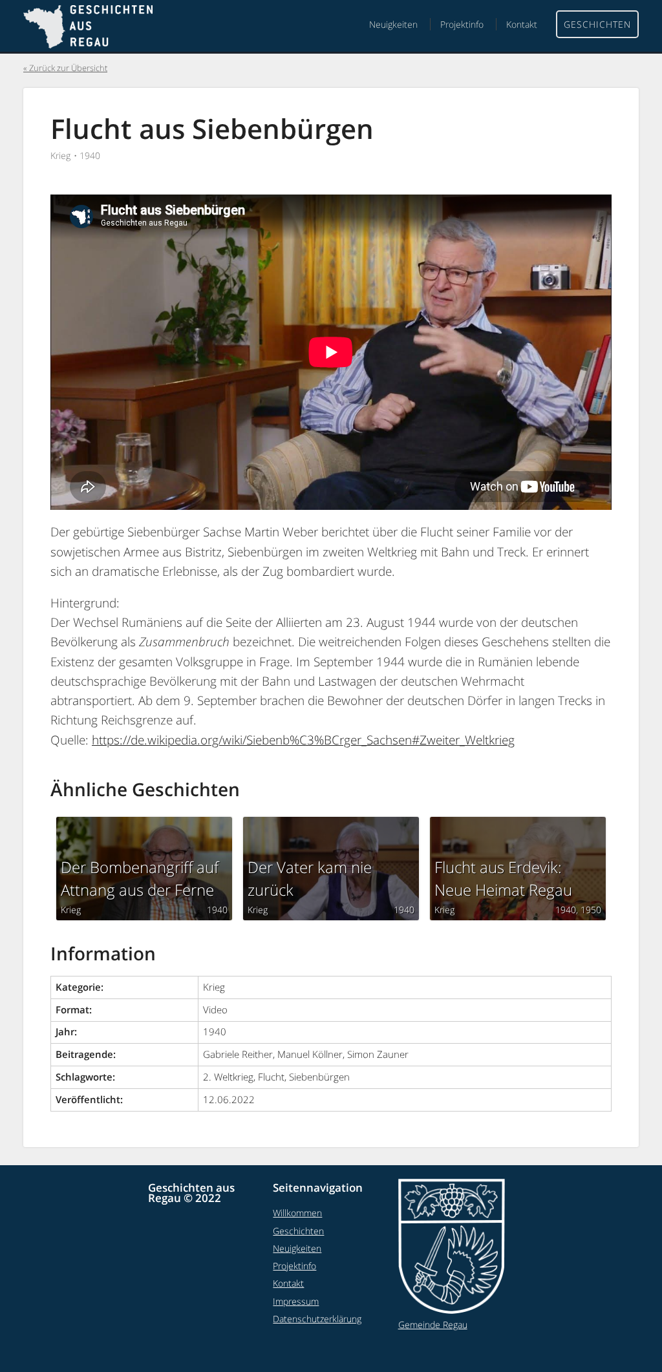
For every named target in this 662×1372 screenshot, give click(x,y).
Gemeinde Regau (432, 1324)
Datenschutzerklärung (317, 1319)
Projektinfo (462, 24)
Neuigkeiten (393, 24)
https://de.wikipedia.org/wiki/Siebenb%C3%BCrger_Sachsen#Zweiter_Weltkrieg (303, 740)
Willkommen (297, 1213)
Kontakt (521, 24)
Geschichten (597, 24)
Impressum (296, 1301)
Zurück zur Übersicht (68, 68)
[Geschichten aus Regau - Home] (88, 28)
